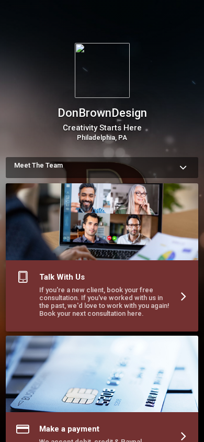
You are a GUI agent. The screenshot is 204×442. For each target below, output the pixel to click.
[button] (102, 259)
